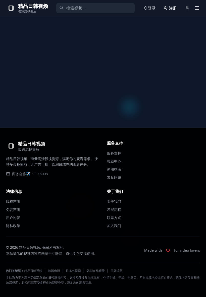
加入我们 (114, 225)
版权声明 (13, 201)
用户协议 (13, 217)
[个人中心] (187, 8)
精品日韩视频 (33, 271)
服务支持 (114, 153)
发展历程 (114, 209)
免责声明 (13, 209)
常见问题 (114, 177)
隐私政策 (13, 225)
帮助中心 (114, 161)
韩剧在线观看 (96, 271)
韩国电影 (54, 271)
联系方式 (114, 217)
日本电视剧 (73, 271)
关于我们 (114, 201)
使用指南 (114, 169)
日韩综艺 (117, 271)
